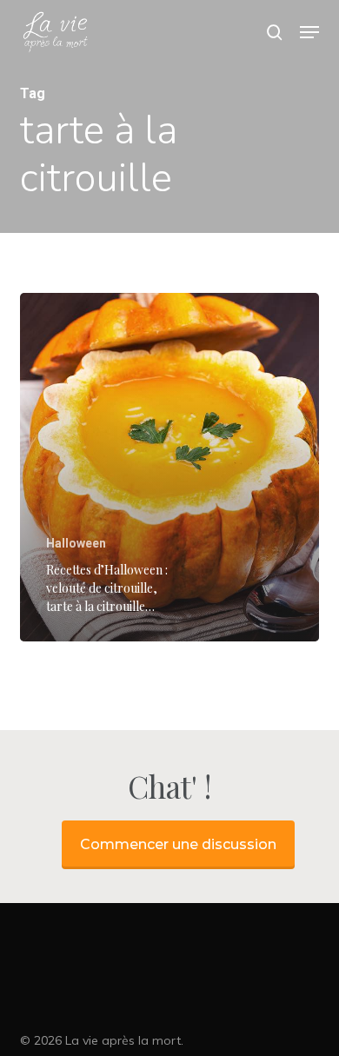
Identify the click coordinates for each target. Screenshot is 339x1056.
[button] (309, 32)
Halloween (76, 543)
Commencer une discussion (178, 844)
